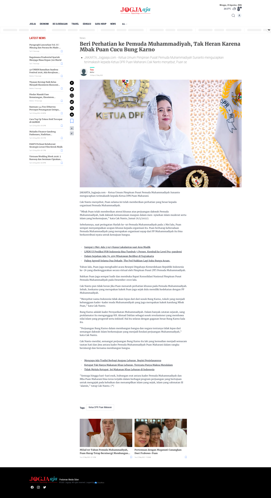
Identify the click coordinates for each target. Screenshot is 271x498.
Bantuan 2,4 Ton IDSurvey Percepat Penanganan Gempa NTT (44, 110)
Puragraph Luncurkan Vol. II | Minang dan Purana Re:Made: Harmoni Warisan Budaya (44, 48)
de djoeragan (60, 24)
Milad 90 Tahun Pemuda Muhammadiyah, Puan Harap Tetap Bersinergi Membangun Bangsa (104, 451)
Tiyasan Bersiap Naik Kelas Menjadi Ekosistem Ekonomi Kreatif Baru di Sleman (43, 85)
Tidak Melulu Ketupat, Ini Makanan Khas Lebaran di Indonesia (119, 369)
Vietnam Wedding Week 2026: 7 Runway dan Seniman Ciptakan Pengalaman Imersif (45, 159)
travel (75, 24)
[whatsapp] (72, 95)
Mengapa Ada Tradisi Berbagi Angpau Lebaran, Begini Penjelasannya (122, 360)
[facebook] (72, 83)
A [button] (71, 128)
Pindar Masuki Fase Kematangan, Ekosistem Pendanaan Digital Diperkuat (44, 97)
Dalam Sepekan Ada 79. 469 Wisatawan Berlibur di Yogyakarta (119, 256)
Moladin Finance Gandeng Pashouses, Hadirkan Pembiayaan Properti (42, 134)
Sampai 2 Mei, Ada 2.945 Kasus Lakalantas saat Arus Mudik (117, 247)
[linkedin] (72, 114)
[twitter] (72, 89)
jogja (32, 24)
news (113, 24)
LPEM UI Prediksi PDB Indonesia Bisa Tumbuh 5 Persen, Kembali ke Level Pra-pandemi (133, 251)
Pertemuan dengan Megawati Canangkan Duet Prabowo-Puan (158, 451)
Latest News (37, 38)
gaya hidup (100, 24)
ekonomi (44, 24)
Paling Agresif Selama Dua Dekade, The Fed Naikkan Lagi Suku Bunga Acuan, (127, 260)
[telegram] (72, 102)
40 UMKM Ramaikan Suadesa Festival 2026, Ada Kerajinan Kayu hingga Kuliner (43, 72)
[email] (72, 108)
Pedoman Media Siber (69, 479)
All (123, 24)
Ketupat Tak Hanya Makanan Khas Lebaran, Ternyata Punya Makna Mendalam (128, 365)
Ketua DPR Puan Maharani (100, 407)
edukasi (87, 24)
